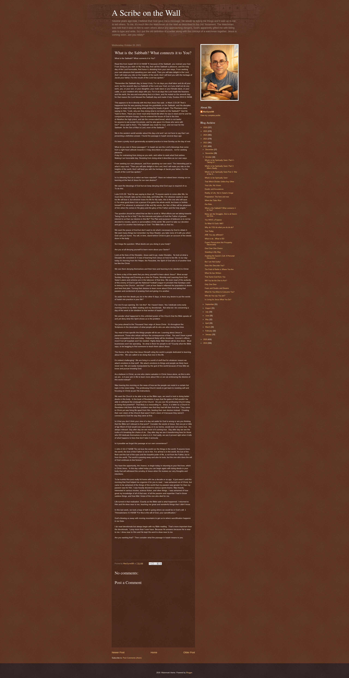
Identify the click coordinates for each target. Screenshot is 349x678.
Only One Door (210, 284)
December (209, 150)
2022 (205, 143)
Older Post (189, 652)
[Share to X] (155, 563)
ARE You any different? (214, 235)
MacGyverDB (208, 112)
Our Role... (209, 204)
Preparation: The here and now (217, 197)
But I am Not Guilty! (213, 262)
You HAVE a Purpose (213, 220)
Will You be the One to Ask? (216, 281)
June (207, 316)
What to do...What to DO (214, 239)
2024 (205, 135)
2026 (205, 127)
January (208, 334)
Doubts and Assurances (214, 189)
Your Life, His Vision (213, 185)
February (209, 331)
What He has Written (213, 273)
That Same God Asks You (215, 277)
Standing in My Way (213, 252)
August (208, 308)
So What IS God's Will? (214, 223)
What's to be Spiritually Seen (216, 178)
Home (154, 652)
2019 (205, 343)
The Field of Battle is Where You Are (219, 269)
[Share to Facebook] (158, 563)
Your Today (209, 231)
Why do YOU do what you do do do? (219, 227)
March (208, 327)
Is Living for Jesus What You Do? (218, 300)
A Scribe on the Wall (146, 12)
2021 (205, 146)
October (208, 157)
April (207, 323)
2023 (205, 139)
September (209, 304)
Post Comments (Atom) (132, 658)
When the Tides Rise (213, 200)
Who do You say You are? (215, 296)
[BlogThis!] (152, 563)
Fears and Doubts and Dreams (217, 288)
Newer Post (118, 652)
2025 (205, 131)
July (207, 312)
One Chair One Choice (213, 248)
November (209, 153)
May (207, 319)
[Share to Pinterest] (160, 563)
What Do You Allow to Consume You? (219, 292)
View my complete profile (210, 115)
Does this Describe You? (214, 266)
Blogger (189, 673)
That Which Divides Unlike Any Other (219, 182)
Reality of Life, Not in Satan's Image (219, 193)
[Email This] (150, 563)
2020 (205, 339)
